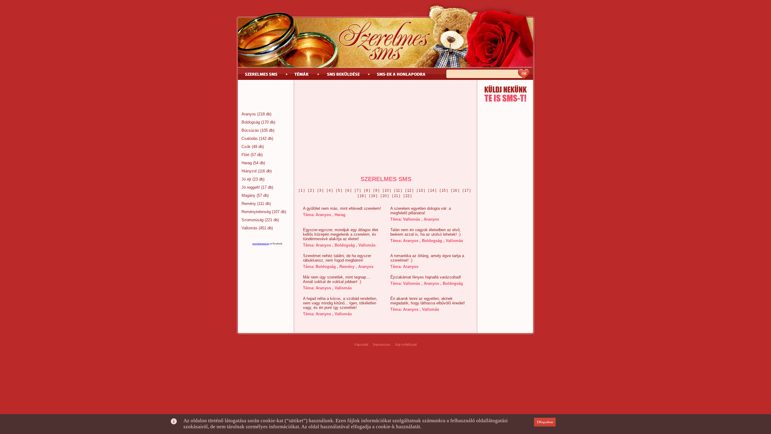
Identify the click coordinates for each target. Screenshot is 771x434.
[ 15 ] (444, 190)
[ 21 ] (396, 196)
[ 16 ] (455, 190)
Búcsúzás (250, 130)
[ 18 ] (362, 196)
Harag (247, 163)
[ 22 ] (407, 196)
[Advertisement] (266, 96)
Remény (249, 203)
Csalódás (250, 138)
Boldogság (251, 122)
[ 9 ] (376, 190)
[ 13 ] (421, 190)
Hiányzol (249, 171)
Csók (246, 146)
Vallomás (250, 228)
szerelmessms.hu (260, 243)
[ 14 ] (432, 190)
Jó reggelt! (251, 187)
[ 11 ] (398, 190)
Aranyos (249, 114)
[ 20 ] (385, 196)
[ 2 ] (311, 190)
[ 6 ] (348, 190)
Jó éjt (246, 179)
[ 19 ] (373, 196)
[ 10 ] (387, 190)
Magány (248, 195)
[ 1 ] (301, 190)
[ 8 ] (367, 190)
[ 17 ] (466, 190)
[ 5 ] (339, 190)
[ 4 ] (329, 190)
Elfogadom (545, 422)
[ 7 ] (358, 190)
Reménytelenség (256, 211)
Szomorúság (253, 220)
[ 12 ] (409, 190)
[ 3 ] (320, 190)
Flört (245, 155)
